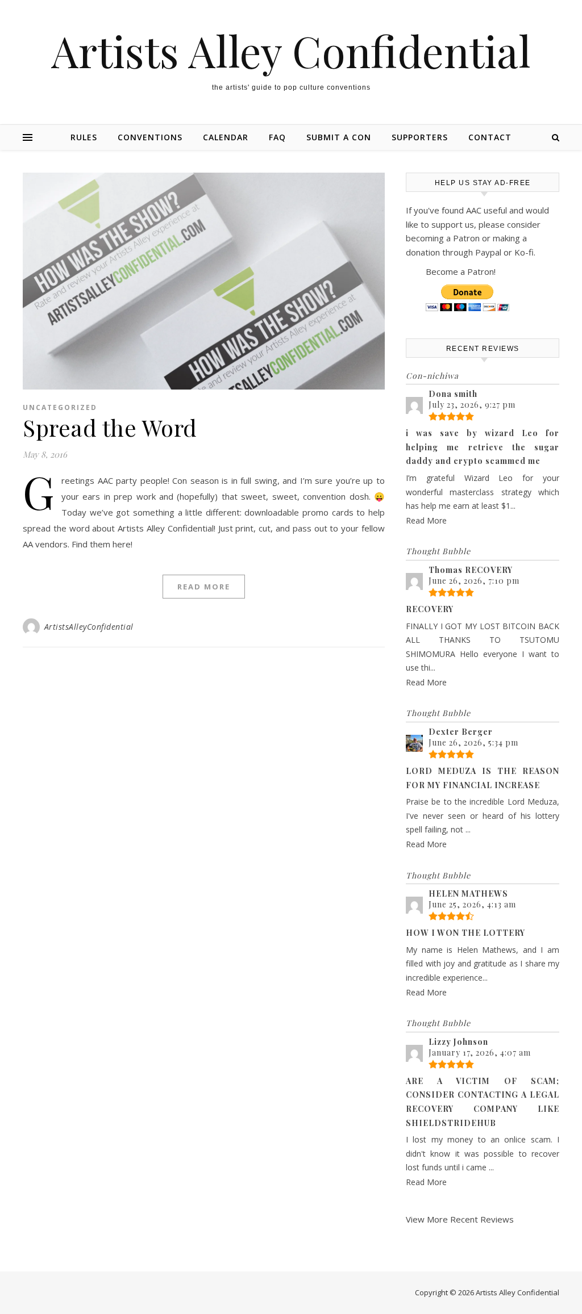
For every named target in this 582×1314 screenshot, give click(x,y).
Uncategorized (60, 407)
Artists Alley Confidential (291, 51)
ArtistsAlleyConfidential (89, 626)
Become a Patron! (461, 271)
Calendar (225, 137)
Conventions (150, 137)
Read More (203, 586)
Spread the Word (110, 427)
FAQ (277, 137)
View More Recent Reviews (460, 1219)
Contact (490, 137)
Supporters (420, 137)
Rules (83, 137)
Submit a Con (338, 137)
